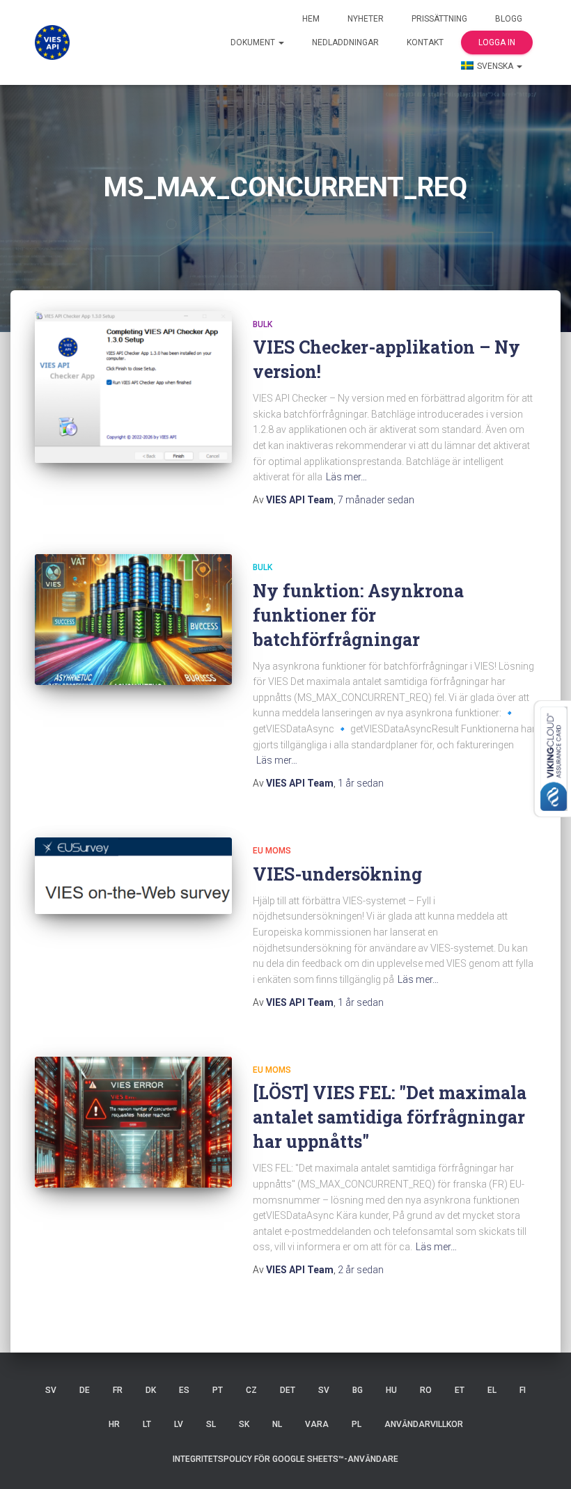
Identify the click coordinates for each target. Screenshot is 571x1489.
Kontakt (425, 42)
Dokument (253, 42)
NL (277, 1424)
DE (84, 1390)
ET (459, 1390)
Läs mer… (346, 476)
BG (357, 1390)
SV (50, 1390)
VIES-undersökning (337, 873)
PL (356, 1424)
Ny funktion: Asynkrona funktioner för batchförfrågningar (358, 615)
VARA (317, 1424)
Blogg (508, 19)
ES (184, 1390)
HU (391, 1390)
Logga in (496, 42)
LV (178, 1424)
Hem (311, 19)
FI (522, 1390)
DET (287, 1390)
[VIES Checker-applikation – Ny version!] (133, 387)
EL (491, 1390)
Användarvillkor (423, 1424)
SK (244, 1424)
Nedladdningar (345, 42)
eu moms (272, 851)
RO (426, 1390)
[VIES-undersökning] (133, 875)
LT (147, 1424)
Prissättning (439, 19)
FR (118, 1390)
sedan (376, 499)
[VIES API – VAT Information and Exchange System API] (52, 42)
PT (217, 1390)
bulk (262, 324)
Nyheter (365, 19)
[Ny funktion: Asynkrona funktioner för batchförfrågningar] (133, 619)
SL (211, 1424)
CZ (251, 1390)
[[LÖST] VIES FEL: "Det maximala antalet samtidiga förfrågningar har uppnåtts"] (133, 1122)
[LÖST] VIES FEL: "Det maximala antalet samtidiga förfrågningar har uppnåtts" (389, 1117)
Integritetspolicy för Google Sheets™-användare (285, 1459)
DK (151, 1390)
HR (114, 1424)
